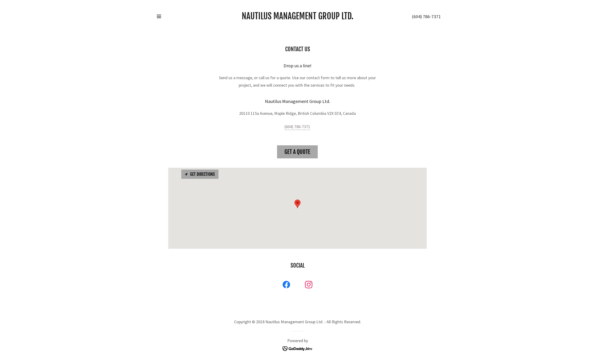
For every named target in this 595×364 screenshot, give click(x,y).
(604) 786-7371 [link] (426, 16)
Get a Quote (297, 151)
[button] (159, 16)
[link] (298, 17)
